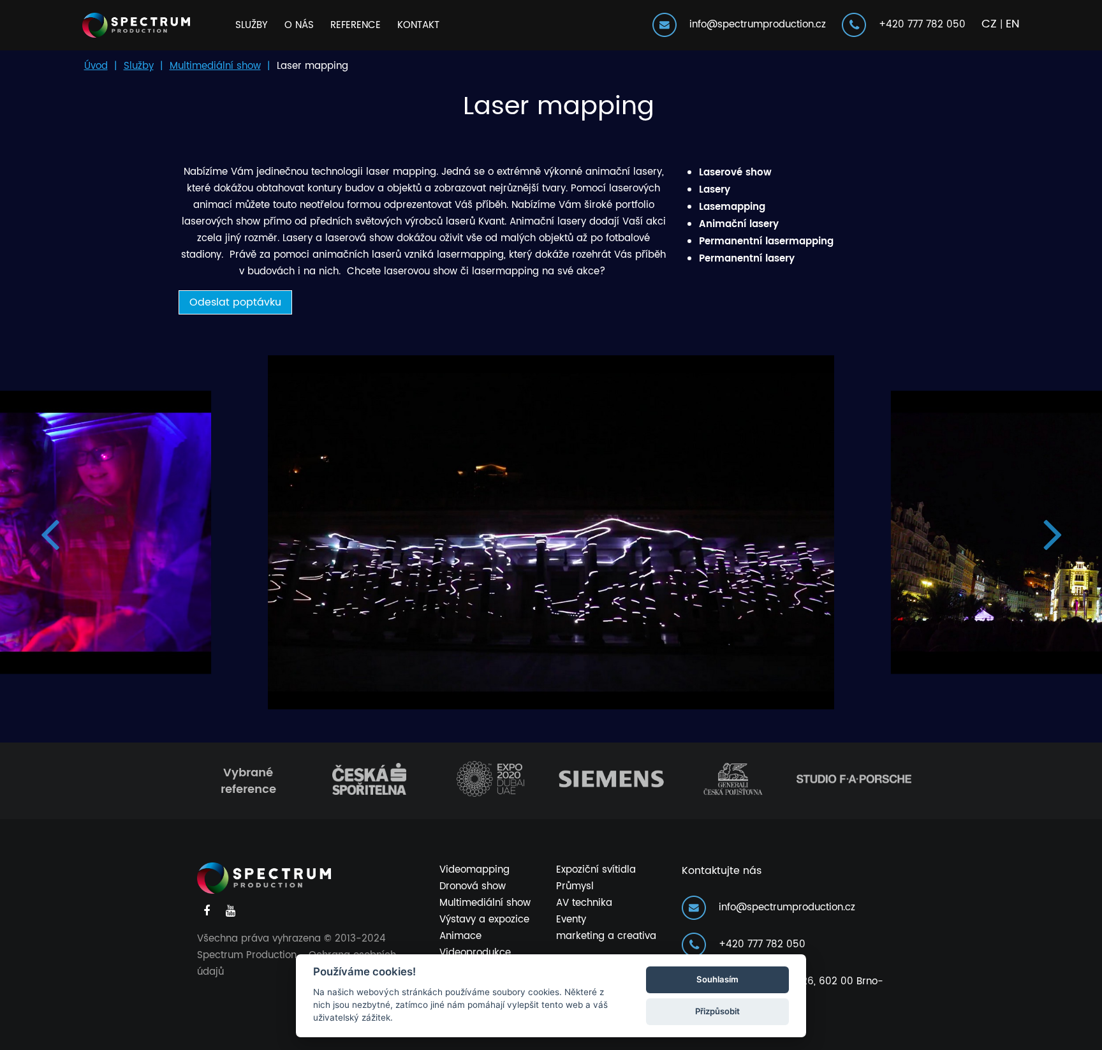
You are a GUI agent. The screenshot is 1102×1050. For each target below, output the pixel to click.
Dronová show (472, 886)
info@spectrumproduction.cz (753, 25)
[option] (551, 532)
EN (1013, 24)
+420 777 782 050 (917, 25)
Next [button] (1052, 532)
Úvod (96, 66)
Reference (355, 25)
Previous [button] (49, 532)
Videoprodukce (475, 953)
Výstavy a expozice (484, 920)
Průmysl (575, 886)
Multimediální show (215, 66)
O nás (299, 25)
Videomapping (474, 870)
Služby (251, 25)
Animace (460, 936)
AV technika (584, 903)
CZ (989, 24)
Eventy (571, 920)
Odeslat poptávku (235, 302)
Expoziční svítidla (596, 870)
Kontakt (418, 25)
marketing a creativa (606, 936)
